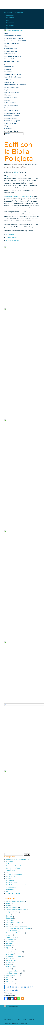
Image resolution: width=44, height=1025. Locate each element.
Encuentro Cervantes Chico (16, 926)
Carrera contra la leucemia (16, 910)
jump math (10, 954)
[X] (9, 998)
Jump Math (8, 80)
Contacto (7, 69)
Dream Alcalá (11, 237)
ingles (8, 948)
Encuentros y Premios (14, 868)
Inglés (8, 872)
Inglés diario (8, 90)
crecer (8, 914)
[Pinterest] (15, 998)
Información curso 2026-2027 (15, 41)
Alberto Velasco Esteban (16, 164)
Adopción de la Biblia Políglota (15, 167)
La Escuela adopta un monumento (18, 988)
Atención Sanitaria (10, 123)
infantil (8, 946)
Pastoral (7, 100)
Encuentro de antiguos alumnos (18, 929)
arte (7, 905)
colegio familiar (12, 912)
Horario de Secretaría (12, 113)
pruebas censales (12, 973)
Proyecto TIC (9, 82)
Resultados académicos (12, 56)
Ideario (6, 46)
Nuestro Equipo (10, 59)
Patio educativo (10, 103)
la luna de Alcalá (12, 240)
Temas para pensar (13, 893)
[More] (22, 998)
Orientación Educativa (12, 61)
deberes (9, 916)
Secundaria (10, 981)
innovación (10, 950)
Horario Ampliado (10, 118)
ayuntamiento (11, 176)
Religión (9, 977)
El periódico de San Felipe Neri (15, 85)
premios (9, 969)
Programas (10, 881)
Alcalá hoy (10, 235)
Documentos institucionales (14, 38)
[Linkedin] (12, 998)
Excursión (9, 939)
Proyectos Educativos (12, 87)
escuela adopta (12, 931)
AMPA (6, 64)
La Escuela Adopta (11, 105)
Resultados (10, 979)
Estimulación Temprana (14, 933)
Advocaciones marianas (15, 901)
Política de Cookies (10, 1009)
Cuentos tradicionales (14, 866)
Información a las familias (13, 36)
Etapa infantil (11, 937)
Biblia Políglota (11, 908)
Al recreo (9, 862)
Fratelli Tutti (10, 870)
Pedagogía (10, 967)
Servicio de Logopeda (12, 121)
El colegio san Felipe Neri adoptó (17, 196)
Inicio (6, 33)
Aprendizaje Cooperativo (13, 74)
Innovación (8, 72)
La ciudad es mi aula (13, 956)
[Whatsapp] (18, 998)
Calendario (8, 128)
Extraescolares (9, 54)
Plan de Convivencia (11, 92)
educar (8, 924)
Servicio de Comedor (11, 116)
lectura (8, 958)
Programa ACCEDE (11, 110)
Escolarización (9, 67)
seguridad (9, 984)
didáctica (9, 918)
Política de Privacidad (11, 1012)
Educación (10, 920)
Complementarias (10, 49)
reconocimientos (12, 975)
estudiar (9, 935)
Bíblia (16, 172)
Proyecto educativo (11, 43)
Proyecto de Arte (10, 98)
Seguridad (10, 889)
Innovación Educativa (14, 874)
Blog (6, 126)
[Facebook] (6, 998)
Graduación (10, 941)
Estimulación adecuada (12, 77)
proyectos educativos (14, 971)
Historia (9, 943)
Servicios (7, 108)
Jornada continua (10, 51)
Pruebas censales (12, 883)
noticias (9, 965)
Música (8, 878)
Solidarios (9, 891)
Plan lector (8, 95)
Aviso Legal (8, 1014)
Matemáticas (11, 876)
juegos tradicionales (13, 952)
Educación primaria (13, 922)
